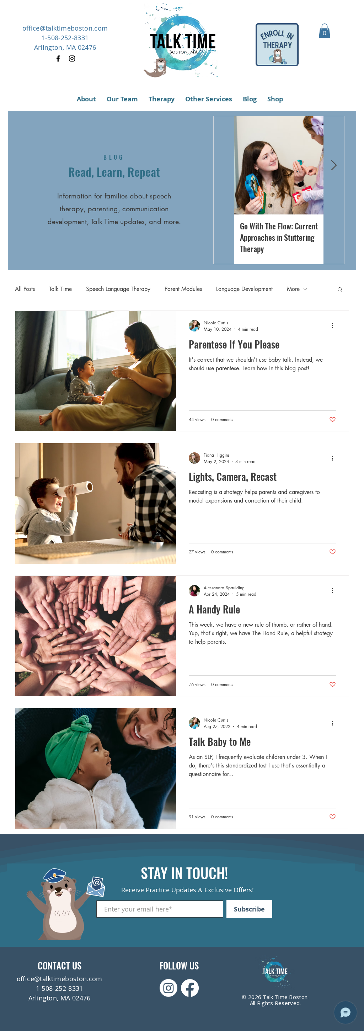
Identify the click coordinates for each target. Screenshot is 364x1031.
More (293, 289)
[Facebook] (58, 58)
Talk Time (60, 289)
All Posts (25, 289)
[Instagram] (72, 58)
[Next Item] (334, 165)
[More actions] (335, 325)
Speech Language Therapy (118, 289)
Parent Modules (183, 289)
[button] (324, 30)
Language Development (244, 289)
